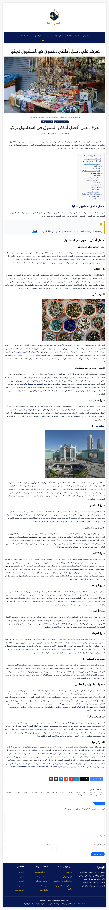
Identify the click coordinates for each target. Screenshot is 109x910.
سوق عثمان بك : (95, 173)
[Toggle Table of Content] (100, 155)
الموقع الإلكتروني (47, 844)
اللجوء (77, 35)
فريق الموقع (67, 877)
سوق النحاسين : (95, 177)
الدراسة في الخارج (40, 35)
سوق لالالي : (96, 182)
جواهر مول (99, 425)
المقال (34, 231)
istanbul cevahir (16, 767)
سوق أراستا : (95, 187)
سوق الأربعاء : (95, 189)
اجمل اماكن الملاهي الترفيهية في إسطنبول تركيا (68, 707)
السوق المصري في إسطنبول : (91, 171)
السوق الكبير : (95, 168)
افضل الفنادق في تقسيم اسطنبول (30, 410)
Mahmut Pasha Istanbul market (45, 767)
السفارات (20, 885)
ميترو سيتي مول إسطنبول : (92, 164)
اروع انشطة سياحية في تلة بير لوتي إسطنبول (88, 569)
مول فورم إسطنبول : (93, 191)
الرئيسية (76, 117)
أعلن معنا (44, 885)
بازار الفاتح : (96, 166)
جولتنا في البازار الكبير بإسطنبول (28, 352)
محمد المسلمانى (63, 133)
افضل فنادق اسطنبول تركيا (92, 159)
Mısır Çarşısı (28, 767)
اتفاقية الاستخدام (42, 881)
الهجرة (21, 872)
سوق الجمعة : (95, 184)
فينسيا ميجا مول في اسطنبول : (90, 194)
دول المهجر (86, 35)
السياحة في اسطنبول (66, 117)
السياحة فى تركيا (47, 122)
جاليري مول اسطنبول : (93, 180)
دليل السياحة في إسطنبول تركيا (35, 384)
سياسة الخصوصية (41, 872)
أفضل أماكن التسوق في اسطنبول (90, 161)
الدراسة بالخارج (18, 890)
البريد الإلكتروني (99, 844)
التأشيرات (69, 35)
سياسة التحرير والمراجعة (63, 881)
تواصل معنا (44, 890)
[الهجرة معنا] (54, 17)
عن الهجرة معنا (26, 35)
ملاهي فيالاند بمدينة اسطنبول (28, 537)
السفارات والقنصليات (57, 35)
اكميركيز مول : (94, 198)
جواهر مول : (96, 175)
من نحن (69, 872)
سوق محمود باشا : (93, 196)
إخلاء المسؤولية (42, 877)
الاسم (102, 835)
